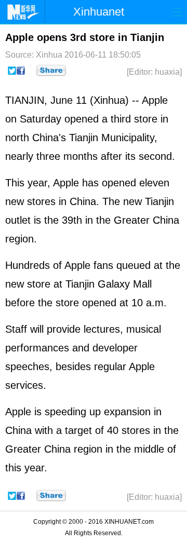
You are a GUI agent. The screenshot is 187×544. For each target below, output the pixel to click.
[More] (51, 70)
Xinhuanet (98, 11)
